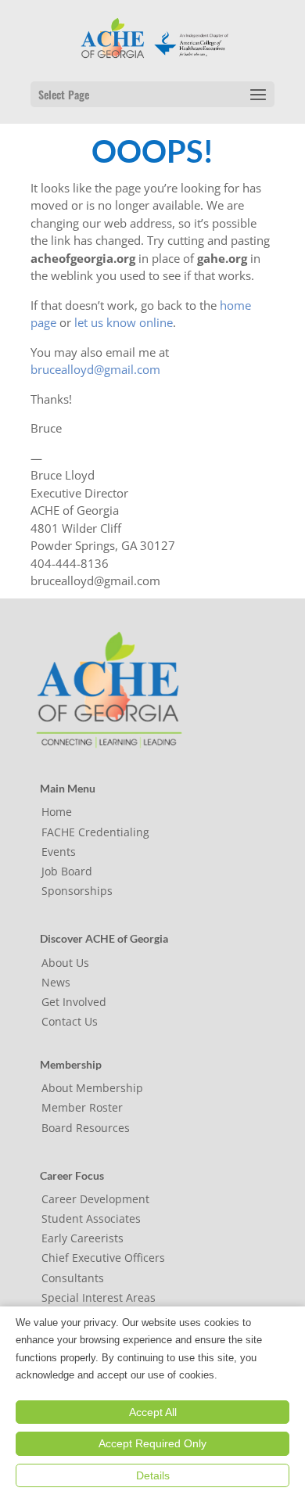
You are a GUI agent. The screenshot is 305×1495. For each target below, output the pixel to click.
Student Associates (91, 1218)
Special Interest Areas (98, 1297)
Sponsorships (77, 890)
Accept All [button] (153, 1412)
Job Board (66, 871)
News (55, 982)
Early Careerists (82, 1238)
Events (58, 851)
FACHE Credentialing (95, 832)
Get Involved (73, 1001)
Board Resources (85, 1127)
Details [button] (153, 1475)
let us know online (123, 322)
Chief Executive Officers (103, 1257)
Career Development (95, 1198)
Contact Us (69, 1021)
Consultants (72, 1277)
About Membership (92, 1087)
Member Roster (82, 1107)
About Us (65, 962)
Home (56, 811)
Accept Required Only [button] (152, 1443)
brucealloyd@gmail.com (95, 369)
